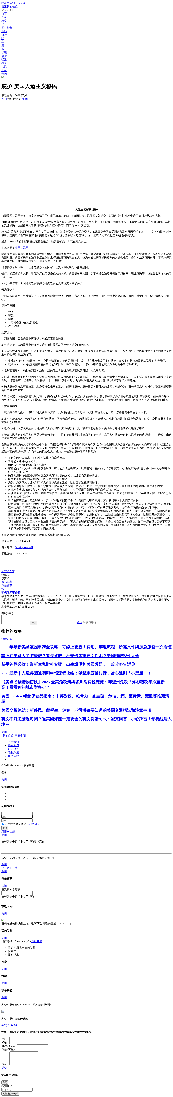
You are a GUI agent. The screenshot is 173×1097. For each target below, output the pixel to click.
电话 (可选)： (9, 1046)
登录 (79, 622)
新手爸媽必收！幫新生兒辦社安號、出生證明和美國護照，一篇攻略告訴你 (68, 664)
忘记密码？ (33, 824)
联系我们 (13, 745)
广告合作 (13, 748)
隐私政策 (13, 752)
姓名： (5, 1038)
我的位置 (7, 735)
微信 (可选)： (9, 1049)
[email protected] (24, 547)
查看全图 (20, 735)
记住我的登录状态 (15, 824)
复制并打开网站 (10, 1093)
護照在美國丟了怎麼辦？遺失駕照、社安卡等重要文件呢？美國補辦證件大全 (70, 656)
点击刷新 (32, 858)
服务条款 (13, 756)
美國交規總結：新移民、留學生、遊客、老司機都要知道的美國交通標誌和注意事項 (76, 710)
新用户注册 (8, 831)
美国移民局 (21, 247)
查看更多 (6, 638)
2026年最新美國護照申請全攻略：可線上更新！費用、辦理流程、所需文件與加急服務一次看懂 (86, 647)
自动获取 (36, 941)
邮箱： (5, 1042)
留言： (5, 1064)
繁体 (25, 99)
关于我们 (13, 741)
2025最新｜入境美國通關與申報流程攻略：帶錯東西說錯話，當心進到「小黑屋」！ (76, 673)
